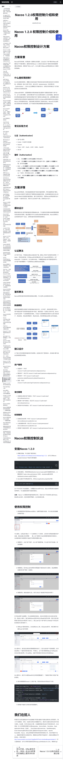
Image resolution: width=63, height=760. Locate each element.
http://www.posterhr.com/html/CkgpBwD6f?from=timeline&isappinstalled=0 (35, 739)
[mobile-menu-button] (12, 2)
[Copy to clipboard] (56, 465)
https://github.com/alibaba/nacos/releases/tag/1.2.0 (32, 455)
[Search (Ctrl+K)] (60, 2)
